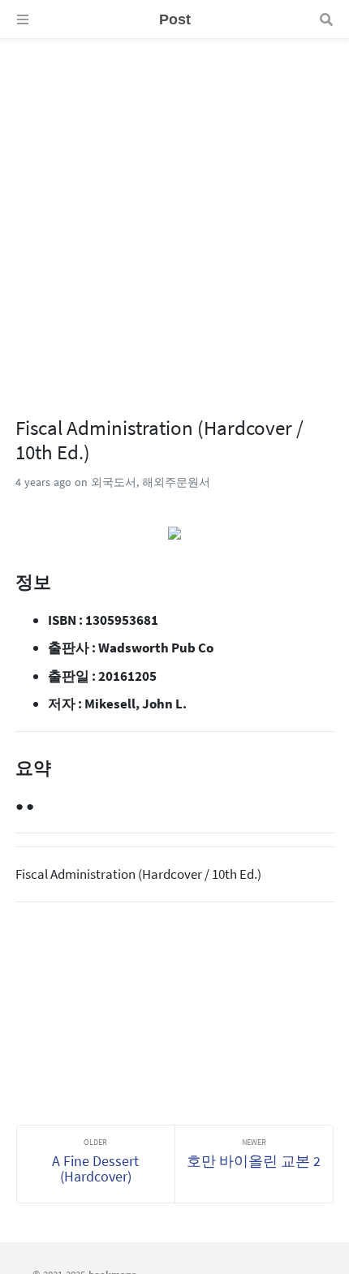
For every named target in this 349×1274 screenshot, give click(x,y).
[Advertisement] (174, 213)
